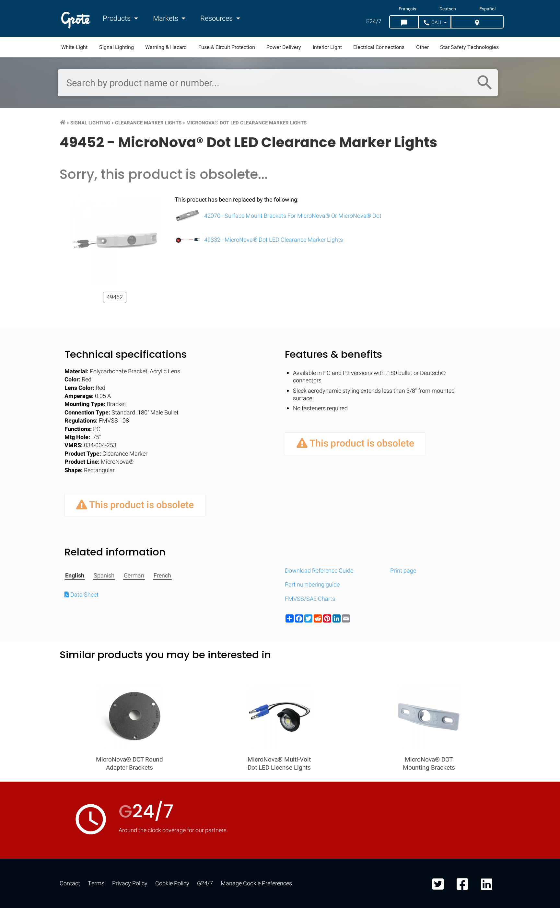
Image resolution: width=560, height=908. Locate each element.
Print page (403, 570)
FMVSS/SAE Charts (310, 599)
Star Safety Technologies (469, 47)
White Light (74, 47)
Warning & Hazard (166, 47)
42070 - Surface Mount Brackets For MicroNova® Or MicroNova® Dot (292, 216)
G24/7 (205, 883)
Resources (217, 18)
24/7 (373, 21)
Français (407, 9)
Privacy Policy (129, 883)
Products (117, 18)
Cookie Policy (172, 883)
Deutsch (447, 9)
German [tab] (134, 576)
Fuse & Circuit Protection (226, 47)
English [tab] (74, 576)
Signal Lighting (116, 47)
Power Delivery (283, 47)
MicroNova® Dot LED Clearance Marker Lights (246, 122)
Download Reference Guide (319, 570)
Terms (96, 883)
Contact (70, 883)
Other (422, 47)
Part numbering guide (312, 584)
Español (487, 9)
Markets (166, 18)
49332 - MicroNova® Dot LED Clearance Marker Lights (273, 240)
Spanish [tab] (104, 576)
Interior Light (327, 47)
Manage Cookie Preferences (256, 883)
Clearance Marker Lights (148, 122)
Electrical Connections (378, 47)
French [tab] (162, 576)
